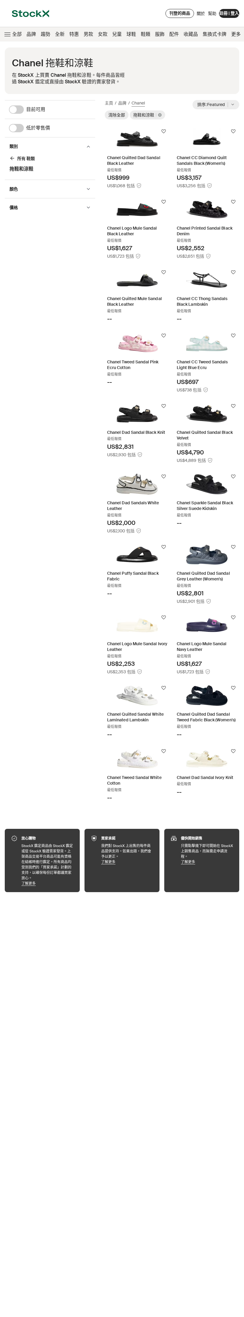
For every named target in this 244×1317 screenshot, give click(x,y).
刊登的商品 (179, 13)
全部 (17, 34)
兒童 (117, 34)
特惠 (74, 34)
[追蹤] (164, 131)
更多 (236, 34)
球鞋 (131, 34)
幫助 (212, 13)
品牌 (31, 34)
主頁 (109, 103)
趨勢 (45, 34)
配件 (174, 34)
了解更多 (47, 883)
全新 (60, 34)
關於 (200, 15)
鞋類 (145, 34)
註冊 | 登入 (229, 13)
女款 (102, 34)
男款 (88, 34)
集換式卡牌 (214, 34)
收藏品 (191, 34)
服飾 (160, 34)
